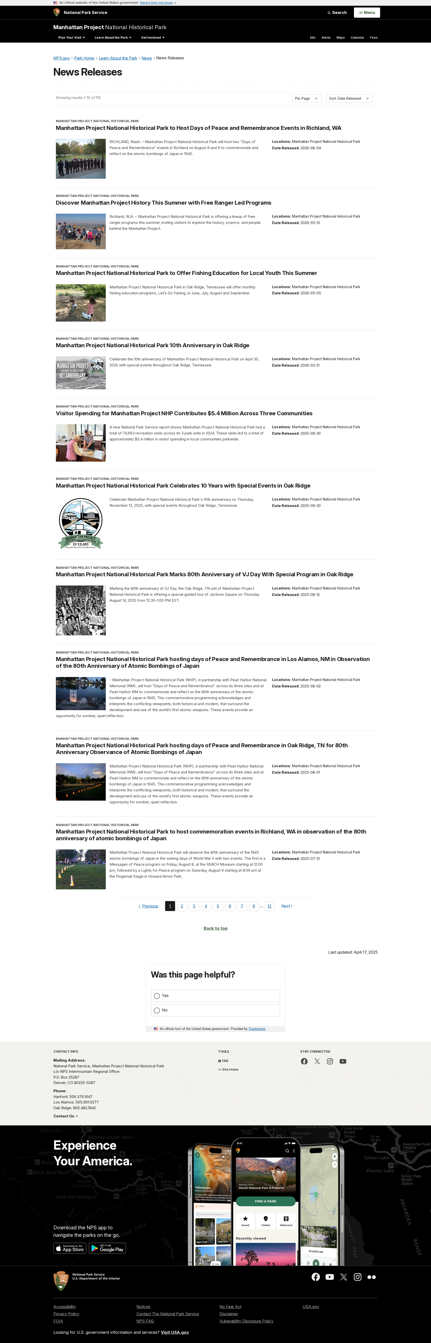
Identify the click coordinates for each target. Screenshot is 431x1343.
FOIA (58, 1321)
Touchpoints (256, 1028)
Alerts (326, 37)
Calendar (357, 37)
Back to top (215, 928)
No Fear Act (230, 1306)
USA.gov (311, 1306)
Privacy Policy (66, 1313)
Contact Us (64, 1116)
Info (313, 37)
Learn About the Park (111, 37)
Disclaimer (228, 1313)
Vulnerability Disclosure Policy (246, 1321)
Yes (165, 995)
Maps (340, 37)
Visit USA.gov (175, 1332)
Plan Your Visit (69, 37)
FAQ (224, 1061)
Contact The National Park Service (167, 1313)
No (165, 1009)
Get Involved (151, 37)
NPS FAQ (145, 1321)
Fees (374, 37)
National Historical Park (109, 27)
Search (339, 12)
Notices (143, 1306)
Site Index (230, 1069)
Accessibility (64, 1306)
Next (285, 907)
